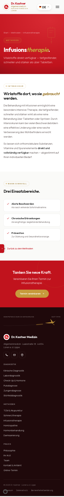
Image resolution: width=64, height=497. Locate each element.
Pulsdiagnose (10, 385)
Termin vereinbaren (30, 293)
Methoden (16, 32)
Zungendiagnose (12, 390)
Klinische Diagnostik (14, 370)
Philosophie (9, 450)
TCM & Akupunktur (13, 410)
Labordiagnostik (12, 375)
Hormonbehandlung (14, 430)
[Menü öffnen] (57, 7)
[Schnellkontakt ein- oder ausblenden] (2, 248)
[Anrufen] (7, 355)
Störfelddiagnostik (13, 395)
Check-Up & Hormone (14, 380)
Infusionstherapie (13, 420)
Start (6, 32)
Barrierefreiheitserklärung (42, 490)
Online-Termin (11, 470)
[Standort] (22, 355)
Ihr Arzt (7, 455)
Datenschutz (22, 490)
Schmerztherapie (12, 415)
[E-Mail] (14, 355)
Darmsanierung (11, 435)
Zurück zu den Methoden (20, 248)
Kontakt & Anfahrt (13, 465)
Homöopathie (11, 425)
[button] (5, 491)
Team (6, 460)
